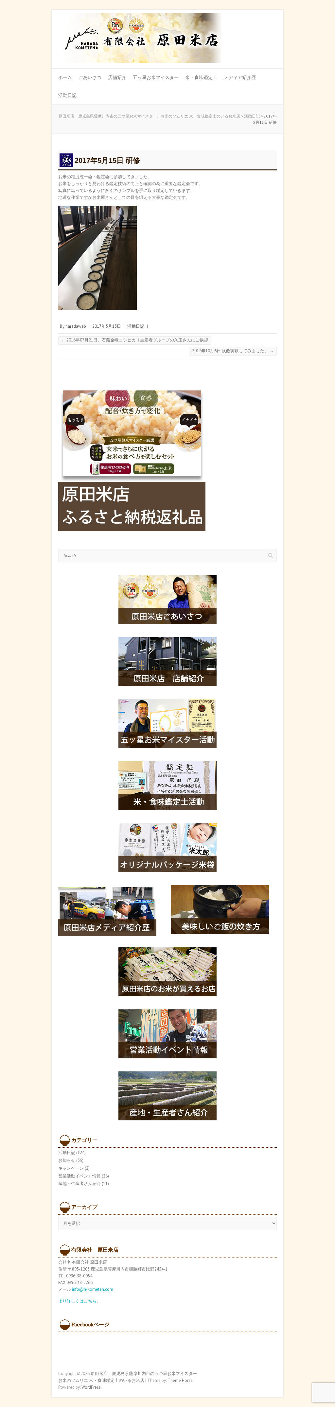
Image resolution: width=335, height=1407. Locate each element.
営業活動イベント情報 (79, 1176)
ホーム (65, 77)
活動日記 (67, 95)
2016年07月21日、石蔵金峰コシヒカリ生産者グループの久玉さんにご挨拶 (134, 340)
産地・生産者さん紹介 (79, 1183)
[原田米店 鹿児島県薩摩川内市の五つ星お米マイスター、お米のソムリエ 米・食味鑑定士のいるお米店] (140, 40)
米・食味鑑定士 (201, 77)
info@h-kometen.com (92, 1289)
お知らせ (66, 1160)
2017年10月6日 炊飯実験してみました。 (233, 351)
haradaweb (75, 326)
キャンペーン (71, 1168)
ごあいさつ (90, 77)
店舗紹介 (117, 77)
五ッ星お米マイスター (156, 77)
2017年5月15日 (106, 326)
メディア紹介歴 (240, 77)
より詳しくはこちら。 (79, 1301)
